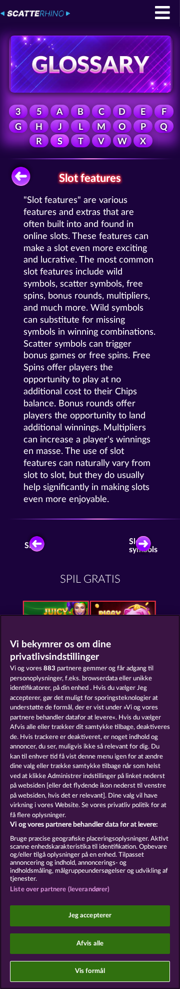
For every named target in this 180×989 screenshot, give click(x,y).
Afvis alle (90, 943)
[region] (90, 802)
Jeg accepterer (90, 915)
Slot (31, 546)
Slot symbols (145, 546)
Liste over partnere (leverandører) (60, 889)
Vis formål (90, 971)
